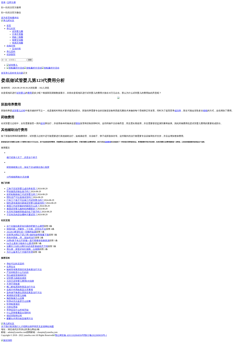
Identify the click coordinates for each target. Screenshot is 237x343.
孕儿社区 (11, 28)
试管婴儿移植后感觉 (16, 278)
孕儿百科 (11, 51)
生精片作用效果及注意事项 (20, 289)
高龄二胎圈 (17, 37)
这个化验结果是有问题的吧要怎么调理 (25, 226)
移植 (205, 110)
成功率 (177, 110)
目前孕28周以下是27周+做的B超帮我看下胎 (28, 235)
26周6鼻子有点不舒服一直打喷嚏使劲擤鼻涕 (28, 240)
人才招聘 (23, 326)
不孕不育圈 (17, 34)
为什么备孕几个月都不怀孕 (20, 252)
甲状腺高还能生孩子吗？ (19, 191)
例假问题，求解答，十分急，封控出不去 (26, 229)
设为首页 (5, 17)
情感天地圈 (17, 43)
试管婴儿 (20, 93)
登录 (3, 2)
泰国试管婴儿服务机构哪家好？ (22, 209)
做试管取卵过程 (14, 315)
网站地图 (49, 326)
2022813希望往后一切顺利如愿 (21, 232)
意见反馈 (40, 326)
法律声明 (31, 326)
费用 (29, 93)
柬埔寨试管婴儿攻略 (16, 295)
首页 (9, 25)
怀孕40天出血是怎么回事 (19, 301)
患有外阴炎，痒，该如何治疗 (21, 237)
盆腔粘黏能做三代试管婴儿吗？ (22, 194)
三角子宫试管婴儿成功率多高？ (22, 188)
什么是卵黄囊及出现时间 (19, 313)
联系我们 (14, 326)
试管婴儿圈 (17, 31)
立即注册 (11, 2)
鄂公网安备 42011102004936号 (69, 335)
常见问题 (18, 73)
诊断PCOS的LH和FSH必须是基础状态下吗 (27, 246)
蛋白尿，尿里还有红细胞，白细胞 (23, 249)
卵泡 (78, 123)
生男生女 (11, 266)
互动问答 (16, 49)
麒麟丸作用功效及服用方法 (20, 318)
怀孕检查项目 (13, 304)
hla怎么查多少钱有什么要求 (20, 243)
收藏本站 (14, 17)
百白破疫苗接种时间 (16, 275)
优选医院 (11, 54)
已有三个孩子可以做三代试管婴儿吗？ (25, 200)
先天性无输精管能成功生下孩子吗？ (24, 211)
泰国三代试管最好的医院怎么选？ (23, 206)
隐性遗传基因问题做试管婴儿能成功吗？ (26, 203)
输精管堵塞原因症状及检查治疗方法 (24, 269)
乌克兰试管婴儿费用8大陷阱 (20, 281)
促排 (43, 123)
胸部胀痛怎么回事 (15, 298)
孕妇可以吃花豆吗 (15, 264)
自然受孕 (108, 142)
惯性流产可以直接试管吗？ (20, 197)
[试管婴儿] (7, 20)
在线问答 (11, 46)
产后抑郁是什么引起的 (18, 272)
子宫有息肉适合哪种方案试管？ (22, 214)
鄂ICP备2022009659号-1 (95, 335)
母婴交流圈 (17, 40)
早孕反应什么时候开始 (18, 310)
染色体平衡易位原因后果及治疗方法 (24, 292)
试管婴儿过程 (18, 110)
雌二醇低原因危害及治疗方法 (21, 287)
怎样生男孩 (12, 307)
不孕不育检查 (13, 284)
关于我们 (5, 326)
